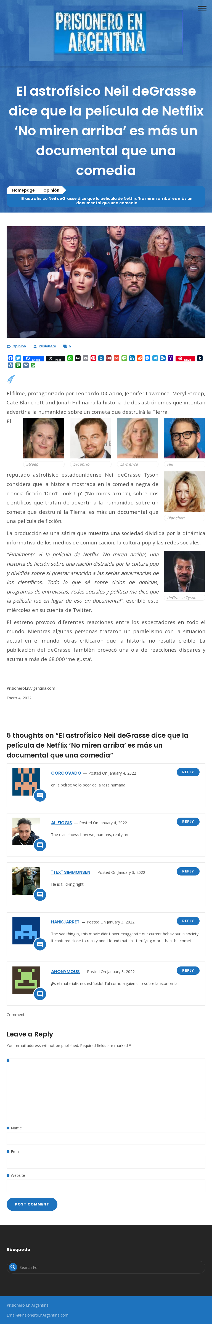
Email (15, 1151)
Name (16, 1127)
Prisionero (47, 346)
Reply (188, 772)
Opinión (51, 190)
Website (18, 1175)
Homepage (23, 190)
